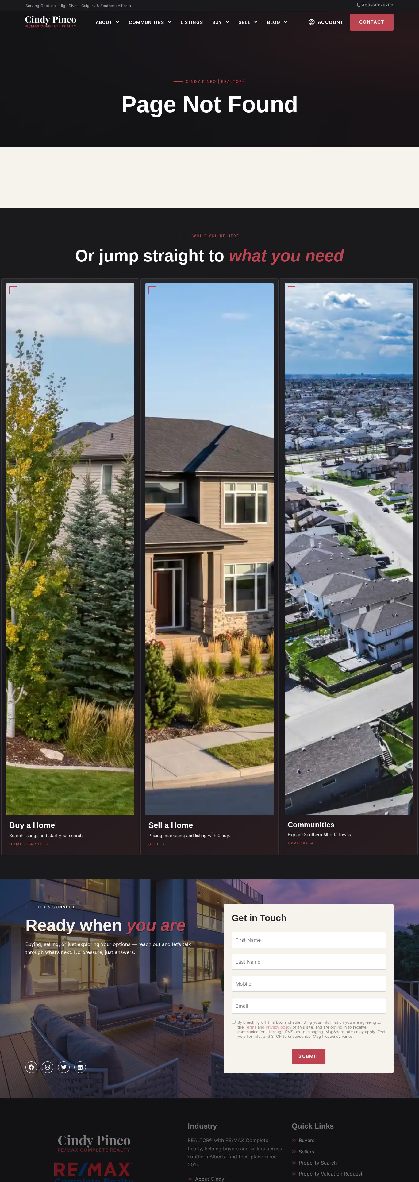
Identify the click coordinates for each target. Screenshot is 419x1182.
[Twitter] (64, 1067)
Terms (250, 1027)
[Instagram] (47, 1067)
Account (331, 22)
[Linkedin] (80, 1067)
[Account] (312, 22)
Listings (192, 22)
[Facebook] (31, 1067)
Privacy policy (278, 1027)
